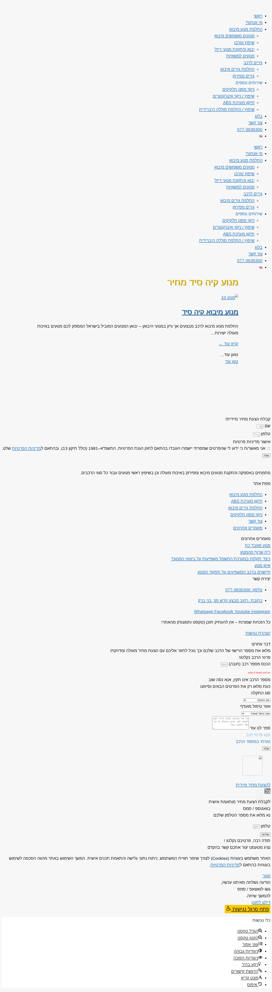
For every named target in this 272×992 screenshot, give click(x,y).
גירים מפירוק (243, 76)
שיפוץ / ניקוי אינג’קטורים (233, 96)
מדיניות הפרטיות (26, 448)
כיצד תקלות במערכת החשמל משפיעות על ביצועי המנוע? (220, 558)
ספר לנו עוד (259, 728)
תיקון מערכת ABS (238, 102)
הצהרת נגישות (258, 633)
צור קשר (255, 122)
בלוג (258, 116)
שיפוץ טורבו (244, 42)
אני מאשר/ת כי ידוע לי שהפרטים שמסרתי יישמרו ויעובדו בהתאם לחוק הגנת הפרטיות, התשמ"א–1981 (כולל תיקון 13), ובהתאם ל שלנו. (133, 448)
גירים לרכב (253, 62)
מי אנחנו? (254, 22)
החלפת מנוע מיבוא (245, 29)
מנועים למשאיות (240, 56)
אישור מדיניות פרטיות (251, 441)
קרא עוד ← (228, 343)
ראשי (258, 16)
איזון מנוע (262, 565)
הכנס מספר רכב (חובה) (249, 664)
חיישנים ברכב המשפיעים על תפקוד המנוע (234, 572)
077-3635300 (249, 129)
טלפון (265, 433)
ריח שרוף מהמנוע (255, 552)
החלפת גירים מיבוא (237, 69)
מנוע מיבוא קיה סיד (210, 312)
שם (266, 425)
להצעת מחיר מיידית (253, 785)
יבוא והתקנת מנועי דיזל (234, 49)
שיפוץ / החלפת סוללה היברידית (226, 109)
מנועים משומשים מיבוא (234, 35)
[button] (247, 909)
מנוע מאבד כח (257, 545)
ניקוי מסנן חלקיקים (238, 89)
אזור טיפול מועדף (255, 706)
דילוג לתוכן (260, 902)
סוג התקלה (260, 693)
